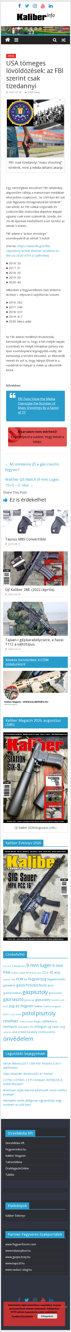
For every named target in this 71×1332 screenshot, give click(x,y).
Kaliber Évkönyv (15, 1215)
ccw (19, 978)
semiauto (10, 1026)
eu (25, 979)
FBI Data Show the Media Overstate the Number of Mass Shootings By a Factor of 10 (38, 405)
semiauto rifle (26, 1026)
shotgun (40, 1026)
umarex (7, 1032)
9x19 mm (36, 972)
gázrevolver (55, 993)
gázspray (29, 999)
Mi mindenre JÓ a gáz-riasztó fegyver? (32, 467)
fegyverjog (37, 978)
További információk (22, 1316)
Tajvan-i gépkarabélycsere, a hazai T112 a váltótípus (34, 642)
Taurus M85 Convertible (25, 539)
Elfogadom (47, 1316)
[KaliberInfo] (7, 40)
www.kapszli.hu (15, 1263)
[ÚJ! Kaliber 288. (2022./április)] (35, 554)
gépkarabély (42, 1000)
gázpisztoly (35, 992)
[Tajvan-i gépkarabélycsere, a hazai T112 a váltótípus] (35, 604)
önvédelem (18, 1039)
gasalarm (9, 985)
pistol (28, 1013)
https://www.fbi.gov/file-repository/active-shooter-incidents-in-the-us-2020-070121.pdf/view (33, 250)
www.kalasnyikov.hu (18, 1250)
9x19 (28, 973)
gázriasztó (13, 999)
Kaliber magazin (52, 1006)
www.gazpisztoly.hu (17, 1257)
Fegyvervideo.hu (15, 1149)
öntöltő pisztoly (46, 1032)
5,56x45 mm (18, 966)
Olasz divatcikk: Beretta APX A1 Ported (27, 1074)
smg (62, 1027)
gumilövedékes (12, 993)
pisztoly (46, 1013)
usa (14, 1032)
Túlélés (9, 1175)
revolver (10, 1021)
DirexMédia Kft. (15, 1143)
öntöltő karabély (27, 1032)
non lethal (16, 1014)
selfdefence (49, 1021)
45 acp (55, 972)
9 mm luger (38, 965)
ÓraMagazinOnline (17, 1168)
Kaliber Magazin (15, 1156)
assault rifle (9, 979)
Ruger (37, 1021)
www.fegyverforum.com (20, 1244)
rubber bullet (26, 1021)
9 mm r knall (18, 973)
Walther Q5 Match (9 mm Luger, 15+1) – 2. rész (32, 482)
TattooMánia (13, 1162)
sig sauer (53, 1027)
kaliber (39, 1006)
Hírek (11, 56)
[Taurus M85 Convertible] (35, 508)
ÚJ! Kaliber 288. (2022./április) (29, 589)
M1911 (6, 1014)
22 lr (45, 972)
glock (50, 985)
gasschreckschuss (31, 984)
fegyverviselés (56, 979)
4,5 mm (7, 966)
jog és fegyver (21, 1005)
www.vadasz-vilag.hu (18, 1269)
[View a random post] (63, 40)
